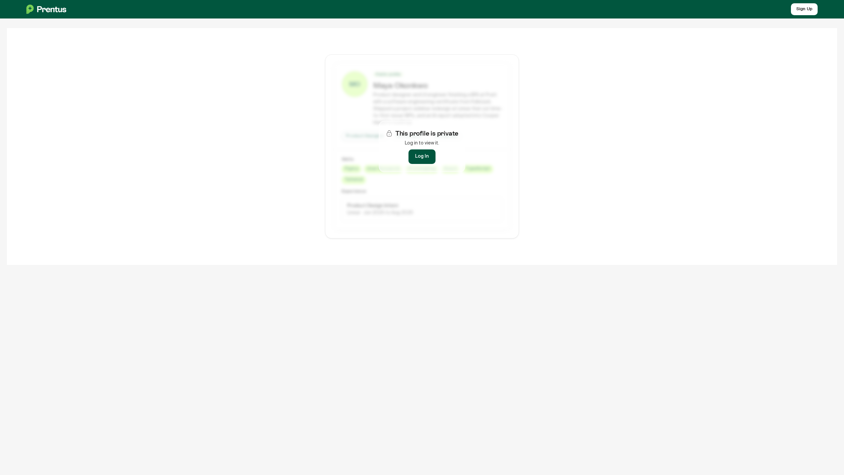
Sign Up (804, 9)
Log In (422, 156)
